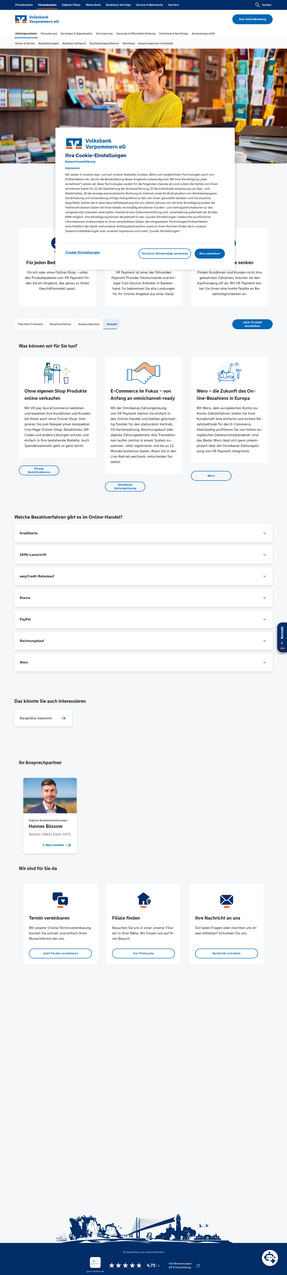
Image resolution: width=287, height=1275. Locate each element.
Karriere (173, 5)
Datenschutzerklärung (80, 161)
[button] (143, 533)
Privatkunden (24, 5)
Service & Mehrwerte (149, 5)
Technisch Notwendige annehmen (164, 253)
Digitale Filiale (71, 5)
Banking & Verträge (118, 5)
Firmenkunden (47, 5)
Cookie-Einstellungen (82, 252)
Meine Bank (93, 5)
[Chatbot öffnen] (270, 1258)
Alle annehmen (209, 253)
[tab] (26, 33)
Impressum (72, 168)
